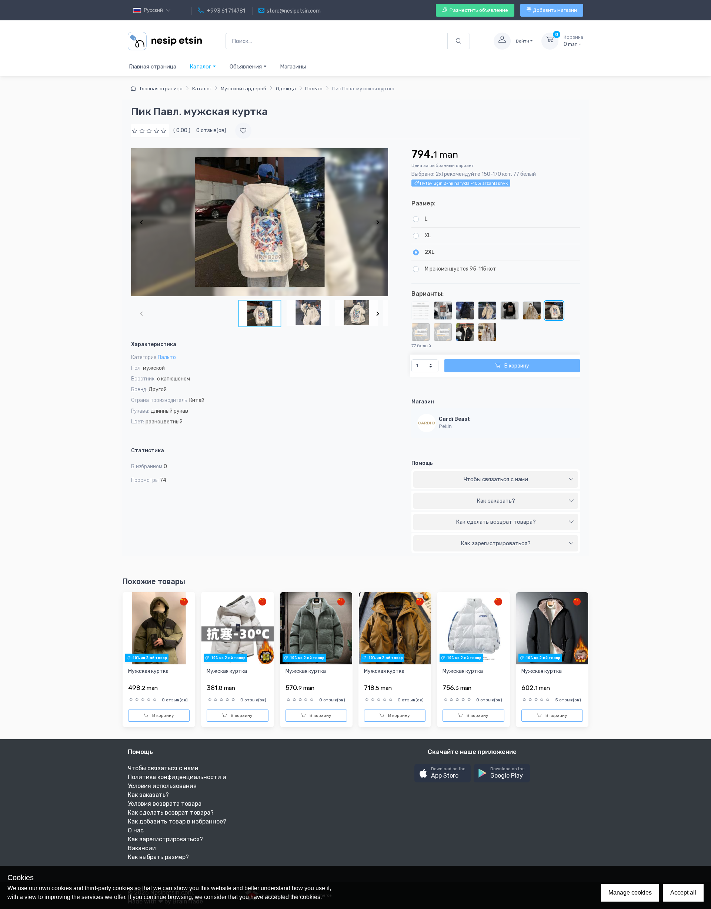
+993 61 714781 (225, 11)
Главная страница (152, 66)
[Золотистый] (420, 310)
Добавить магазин (555, 10)
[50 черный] (509, 310)
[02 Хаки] (532, 310)
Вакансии (142, 848)
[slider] (150, 130)
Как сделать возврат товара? (496, 522)
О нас (136, 830)
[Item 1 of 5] (259, 222)
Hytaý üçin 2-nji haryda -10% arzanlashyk (463, 183)
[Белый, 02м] (487, 332)
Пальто (314, 88)
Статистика (147, 450)
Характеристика (153, 344)
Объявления (246, 66)
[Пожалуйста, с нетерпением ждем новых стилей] (420, 332)
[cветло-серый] (443, 310)
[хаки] (487, 310)
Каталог (201, 66)
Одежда (286, 88)
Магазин (422, 402)
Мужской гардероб (243, 88)
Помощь (422, 463)
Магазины (293, 66)
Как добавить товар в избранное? (177, 821)
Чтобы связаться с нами (496, 479)
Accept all (683, 892)
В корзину (516, 366)
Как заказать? (496, 500)
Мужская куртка (148, 671)
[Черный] (465, 310)
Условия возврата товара (164, 803)
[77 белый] (554, 310)
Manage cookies (630, 892)
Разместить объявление (478, 10)
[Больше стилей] (443, 332)
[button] (442, 773)
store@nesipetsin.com (294, 11)
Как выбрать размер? (158, 857)
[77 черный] (465, 332)
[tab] (496, 480)
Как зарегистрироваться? (496, 543)
